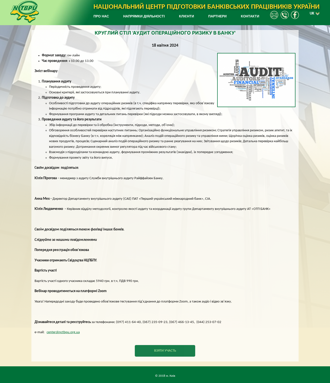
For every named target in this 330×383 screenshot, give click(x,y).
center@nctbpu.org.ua (63, 332)
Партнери (217, 16)
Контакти (250, 16)
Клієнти (186, 16)
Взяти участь (165, 351)
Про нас (101, 16)
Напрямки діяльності (144, 16)
